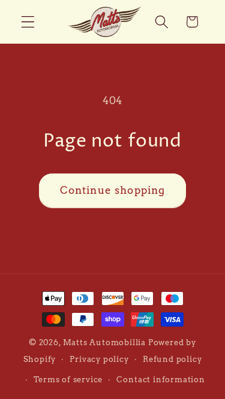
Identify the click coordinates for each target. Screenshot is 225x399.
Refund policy (172, 359)
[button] (28, 22)
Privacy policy (99, 359)
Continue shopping (113, 190)
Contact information (160, 379)
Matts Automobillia (104, 342)
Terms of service (68, 379)
